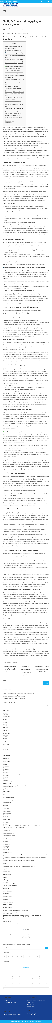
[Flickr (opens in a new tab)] (48, 1)
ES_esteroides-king (7, 811)
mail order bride (6, 843)
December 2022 (6, 728)
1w (3, 759)
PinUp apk (22, 29)
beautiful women (6, 791)
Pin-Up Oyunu (8, 122)
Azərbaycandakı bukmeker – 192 (10, 786)
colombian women (7, 802)
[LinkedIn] (17, 956)
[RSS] (38, 956)
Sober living (5, 890)
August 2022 (5, 735)
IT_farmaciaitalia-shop (7, 832)
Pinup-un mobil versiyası (11, 86)
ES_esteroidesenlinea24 (8, 814)
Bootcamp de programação (8, 797)
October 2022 (5, 732)
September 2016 (6, 750)
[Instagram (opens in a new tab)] (47, 1)
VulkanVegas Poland (7, 905)
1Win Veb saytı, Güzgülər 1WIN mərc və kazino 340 (13, 763)
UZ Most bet (5, 899)
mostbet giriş (5, 863)
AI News (4, 778)
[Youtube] (33, 956)
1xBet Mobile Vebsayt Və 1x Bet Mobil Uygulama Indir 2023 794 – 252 (17, 774)
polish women (6, 887)
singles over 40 (6, 888)
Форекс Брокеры (6, 919)
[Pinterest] (21, 956)
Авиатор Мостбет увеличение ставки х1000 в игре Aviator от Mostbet (18, 693)
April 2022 (5, 741)
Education (5, 810)
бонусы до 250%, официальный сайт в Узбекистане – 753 (15, 910)
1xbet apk (5, 764)
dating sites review (7, 807)
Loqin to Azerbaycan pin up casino (14, 59)
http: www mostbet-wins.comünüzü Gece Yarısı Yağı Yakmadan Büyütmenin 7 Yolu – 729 (21, 825)
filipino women (6, 816)
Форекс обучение (7, 921)
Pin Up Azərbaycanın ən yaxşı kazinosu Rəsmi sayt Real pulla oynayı (42, 668)
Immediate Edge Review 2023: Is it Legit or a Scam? (14, 696)
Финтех (4, 918)
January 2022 (5, 746)
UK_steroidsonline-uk (7, 896)
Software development (7, 891)
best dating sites (6, 792)
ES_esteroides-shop (7, 813)
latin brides (5, 838)
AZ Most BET (5, 780)
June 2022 (5, 738)
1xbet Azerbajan (6, 766)
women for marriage (7, 907)
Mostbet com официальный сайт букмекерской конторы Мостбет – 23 (18, 861)
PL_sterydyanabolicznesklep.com (10, 885)
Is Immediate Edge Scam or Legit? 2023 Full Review (14, 698)
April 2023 (5, 724)
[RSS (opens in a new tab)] (51, 1)
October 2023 (5, 714)
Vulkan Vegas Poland (7, 904)
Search (4, 680)
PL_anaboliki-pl (6, 880)
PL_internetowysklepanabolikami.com (11, 883)
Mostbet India (5, 865)
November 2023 (6, 713)
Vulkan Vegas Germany (8, 902)
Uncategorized (6, 898)
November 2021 (6, 747)
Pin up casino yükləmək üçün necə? (14, 92)
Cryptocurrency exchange (8, 803)
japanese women (6, 836)
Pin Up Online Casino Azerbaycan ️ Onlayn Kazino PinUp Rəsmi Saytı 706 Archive (10, 669)
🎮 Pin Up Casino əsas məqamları (13, 70)
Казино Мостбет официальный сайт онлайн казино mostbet (16, 692)
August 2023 (5, 717)
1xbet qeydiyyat (6, 775)
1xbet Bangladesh (6, 769)
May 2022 (5, 739)
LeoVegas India (6, 841)
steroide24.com (6, 893)
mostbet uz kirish (6, 871)
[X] (23, 937)
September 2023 (6, 716)
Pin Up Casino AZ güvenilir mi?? (13, 113)
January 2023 (5, 727)
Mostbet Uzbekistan (7, 872)
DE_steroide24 (6, 808)
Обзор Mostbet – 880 (7, 913)
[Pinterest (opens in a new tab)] (45, 1)
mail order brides (6, 844)
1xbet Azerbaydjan (6, 767)
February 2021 (5, 749)
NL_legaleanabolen (7, 874)
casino (4, 799)
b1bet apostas (5, 788)
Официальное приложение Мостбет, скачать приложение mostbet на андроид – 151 (22, 915)
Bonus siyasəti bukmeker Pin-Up (13, 46)
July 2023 (5, 719)
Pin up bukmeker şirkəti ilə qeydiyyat (14, 61)
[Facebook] (26, 937)
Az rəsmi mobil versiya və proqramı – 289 (12, 781)
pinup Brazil (5, 879)
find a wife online (6, 819)
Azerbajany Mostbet (7, 783)
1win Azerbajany (6, 761)
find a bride (5, 818)
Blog (4, 794)
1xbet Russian (5, 777)
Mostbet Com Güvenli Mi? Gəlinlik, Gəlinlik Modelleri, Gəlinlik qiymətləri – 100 (19, 860)
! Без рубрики (6, 758)
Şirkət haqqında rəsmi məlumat (13, 50)
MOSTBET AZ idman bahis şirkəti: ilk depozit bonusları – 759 (16, 850)
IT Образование (6, 830)
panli (5, 29)
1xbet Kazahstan (6, 772)
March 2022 (5, 743)
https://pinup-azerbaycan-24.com (36, 200)
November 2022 (6, 730)
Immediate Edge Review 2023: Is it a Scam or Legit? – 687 (15, 827)
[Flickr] (25, 956)
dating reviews (6, 805)
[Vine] (29, 956)
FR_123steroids (6, 822)
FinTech (4, 821)
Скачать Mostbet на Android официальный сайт (13, 695)
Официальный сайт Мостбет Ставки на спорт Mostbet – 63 (16, 916)
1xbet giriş (5, 770)
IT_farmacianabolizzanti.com (9, 835)
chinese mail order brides (8, 800)
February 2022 (6, 744)
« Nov (4, 988)
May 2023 (5, 722)
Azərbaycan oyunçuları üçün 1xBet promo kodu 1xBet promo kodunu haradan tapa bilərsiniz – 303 (23, 785)
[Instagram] (29, 937)
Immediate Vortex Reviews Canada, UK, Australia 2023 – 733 (15, 829)
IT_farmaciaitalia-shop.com (8, 833)
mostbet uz (5, 869)
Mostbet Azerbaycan (7, 852)
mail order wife (6, 846)
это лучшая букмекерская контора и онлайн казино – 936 (16, 923)
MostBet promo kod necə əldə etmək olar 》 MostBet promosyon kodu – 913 (19, 866)
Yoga (4, 909)
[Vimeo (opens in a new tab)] (50, 1)
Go (46, 947)
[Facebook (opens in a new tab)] (43, 1)
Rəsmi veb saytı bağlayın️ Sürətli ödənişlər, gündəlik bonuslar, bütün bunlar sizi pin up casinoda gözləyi (26, 670)
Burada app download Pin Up (12, 115)
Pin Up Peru (5, 876)
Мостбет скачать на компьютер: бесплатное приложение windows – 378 (19, 912)
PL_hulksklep (6, 882)
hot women (5, 824)
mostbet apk (5, 847)
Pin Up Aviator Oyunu (10, 48)
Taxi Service (5, 894)
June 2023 (5, 721)
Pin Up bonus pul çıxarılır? (12, 111)
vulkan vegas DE (6, 901)
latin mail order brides (7, 839)
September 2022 (6, 733)
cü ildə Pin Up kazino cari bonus (13, 117)
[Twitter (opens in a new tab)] (42, 1)
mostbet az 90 (6, 849)
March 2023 (5, 725)
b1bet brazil (5, 789)
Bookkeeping (5, 796)
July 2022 (5, 736)
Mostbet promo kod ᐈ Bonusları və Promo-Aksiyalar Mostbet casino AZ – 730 (19, 868)
